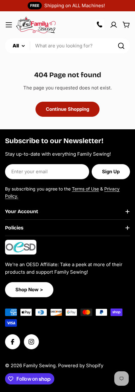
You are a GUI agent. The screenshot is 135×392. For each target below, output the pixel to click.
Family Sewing (39, 365)
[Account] (113, 25)
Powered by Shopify (80, 365)
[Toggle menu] (9, 25)
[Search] (121, 46)
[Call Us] (100, 25)
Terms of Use (85, 188)
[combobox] (67, 45)
